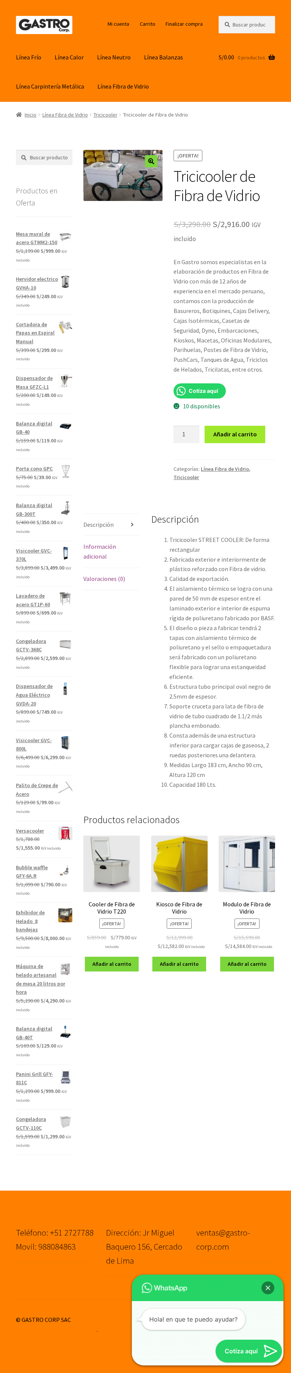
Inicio (30, 114)
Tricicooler (105, 114)
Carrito (147, 23)
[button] (151, 161)
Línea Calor (69, 57)
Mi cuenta (118, 23)
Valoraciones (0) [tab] (104, 578)
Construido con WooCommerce (56, 1329)
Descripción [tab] (98, 524)
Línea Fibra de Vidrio (123, 86)
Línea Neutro (114, 57)
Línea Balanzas (163, 57)
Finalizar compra (184, 23)
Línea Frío (28, 57)
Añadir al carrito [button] (111, 963)
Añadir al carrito (235, 434)
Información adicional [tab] (99, 551)
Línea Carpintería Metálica (50, 86)
